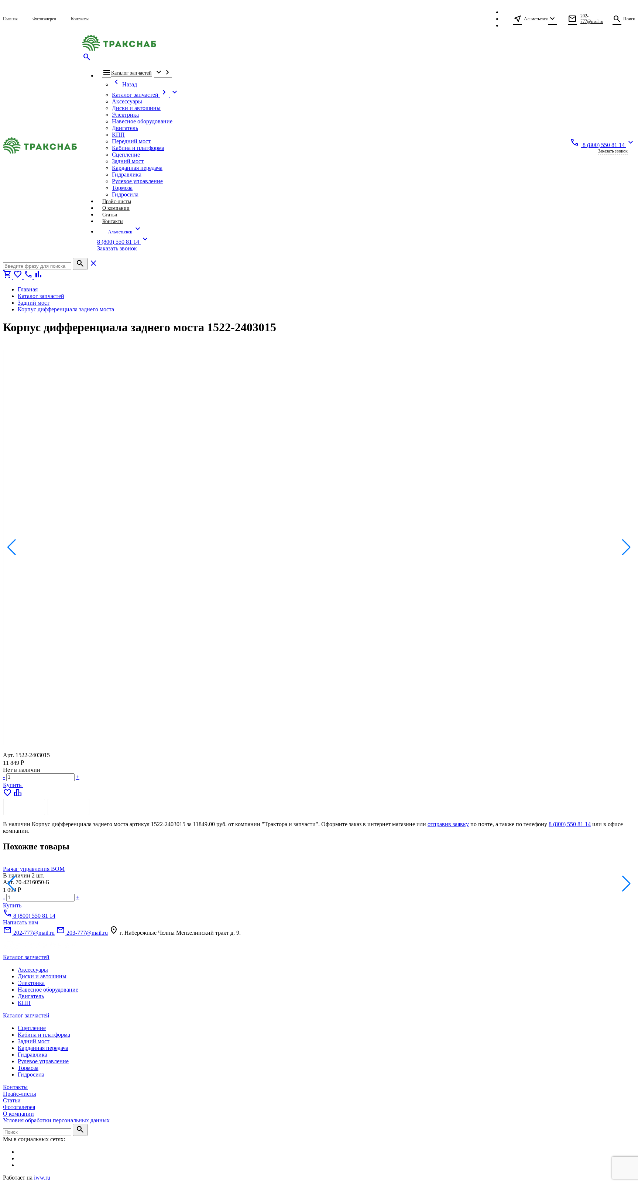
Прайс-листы (19, 1094)
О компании (18, 1114)
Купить (13, 785)
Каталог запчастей (26, 957)
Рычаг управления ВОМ (34, 869)
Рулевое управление (43, 1061)
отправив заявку (448, 824)
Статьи (12, 1100)
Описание (24, 807)
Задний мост (33, 1041)
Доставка (68, 807)
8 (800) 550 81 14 (570, 824)
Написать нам (20, 922)
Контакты (15, 1087)
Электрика (31, 983)
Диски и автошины (42, 976)
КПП (24, 1003)
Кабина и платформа (44, 1034)
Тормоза (28, 1068)
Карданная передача (43, 1048)
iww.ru (42, 1177)
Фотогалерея (19, 1107)
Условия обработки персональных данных (56, 1120)
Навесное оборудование (48, 989)
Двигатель (31, 996)
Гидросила (31, 1074)
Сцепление (32, 1028)
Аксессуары (33, 969)
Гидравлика (32, 1054)
